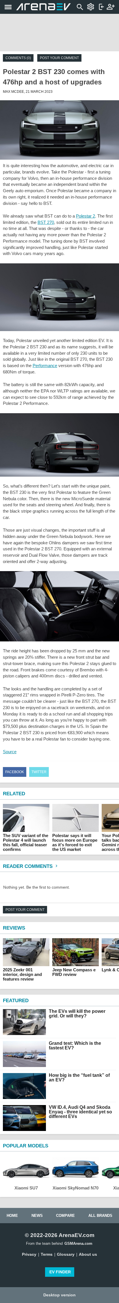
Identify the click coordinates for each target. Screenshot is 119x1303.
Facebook (14, 772)
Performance (45, 365)
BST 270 (46, 222)
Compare (65, 1215)
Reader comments (28, 866)
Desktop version (59, 1295)
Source (9, 751)
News (37, 1215)
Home (12, 1215)
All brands (100, 1215)
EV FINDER (60, 1272)
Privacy (29, 1254)
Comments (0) (18, 58)
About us (88, 1254)
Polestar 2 (85, 216)
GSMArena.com (78, 1243)
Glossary (66, 1254)
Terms (47, 1254)
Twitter (39, 772)
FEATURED (16, 1000)
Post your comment (59, 58)
